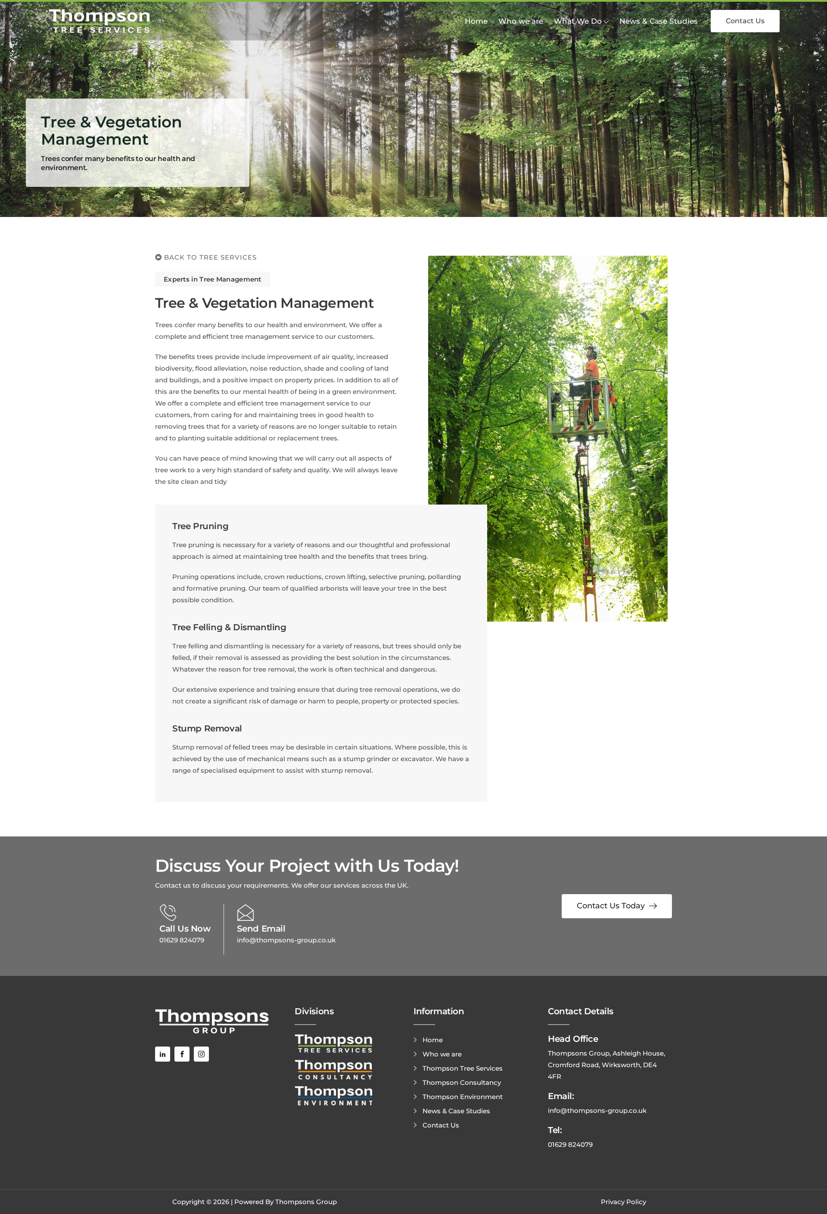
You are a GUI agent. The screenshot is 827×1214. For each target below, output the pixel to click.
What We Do (578, 21)
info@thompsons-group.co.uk (286, 940)
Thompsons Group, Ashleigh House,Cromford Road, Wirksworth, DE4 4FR (606, 1065)
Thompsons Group (306, 1202)
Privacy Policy (623, 1202)
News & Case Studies (658, 21)
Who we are (520, 21)
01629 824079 (181, 940)
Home (476, 21)
